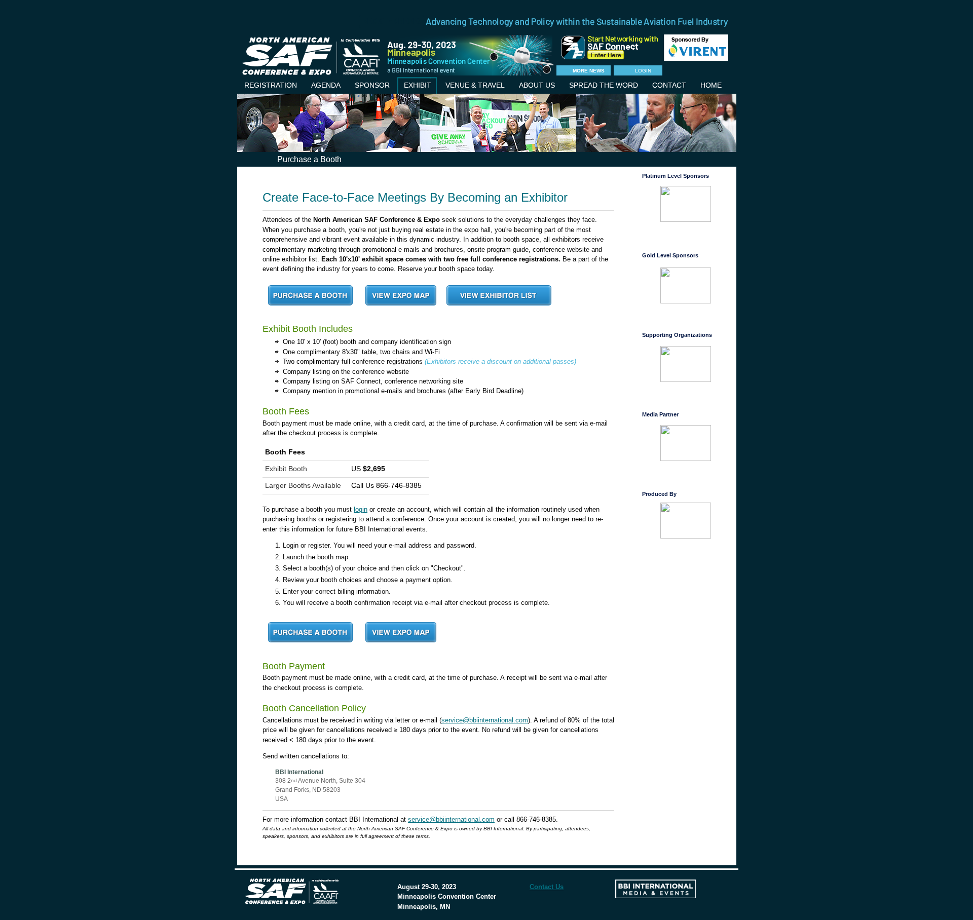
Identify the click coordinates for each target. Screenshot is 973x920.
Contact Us (547, 887)
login (360, 509)
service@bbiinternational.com (484, 720)
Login (643, 70)
